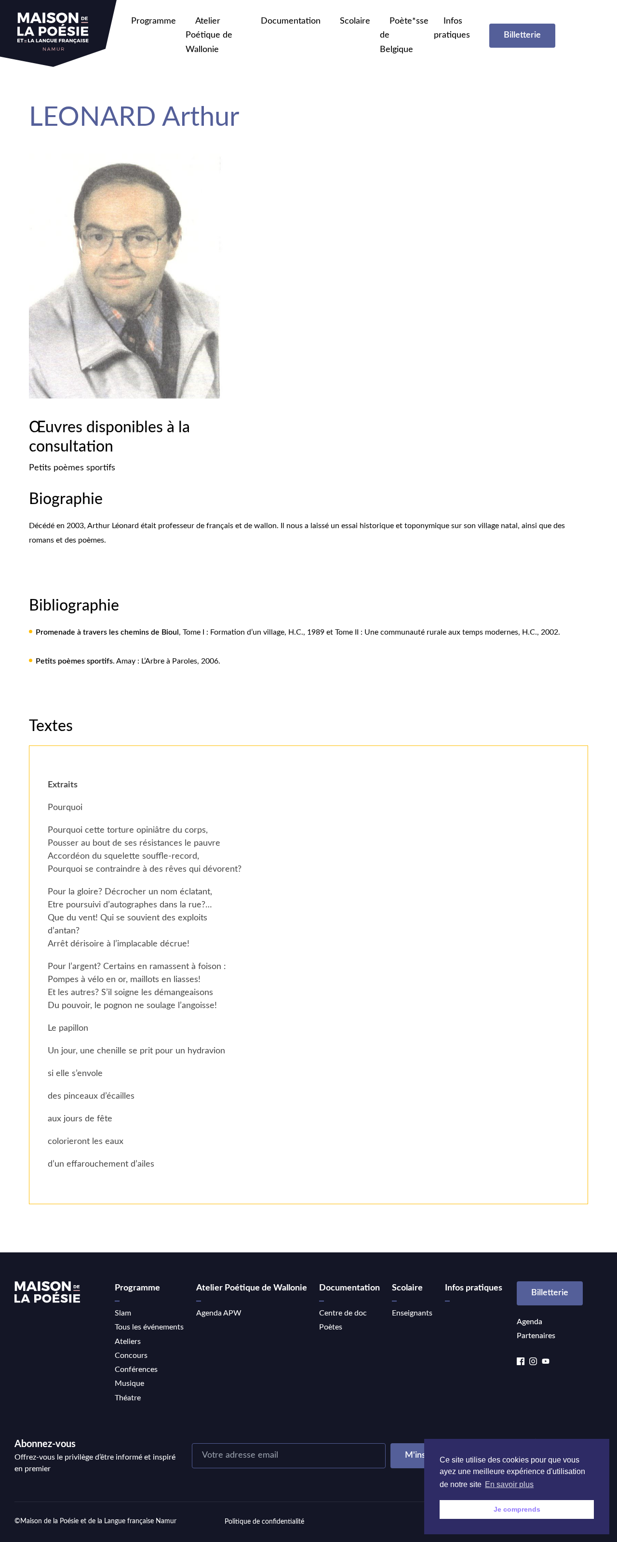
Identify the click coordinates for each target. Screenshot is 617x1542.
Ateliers (128, 1341)
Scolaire (355, 21)
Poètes (330, 1327)
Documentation (291, 21)
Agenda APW (218, 1313)
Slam (123, 1313)
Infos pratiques (473, 1288)
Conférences (136, 1369)
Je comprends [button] (517, 1509)
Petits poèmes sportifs (72, 468)
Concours (131, 1355)
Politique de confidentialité (264, 1521)
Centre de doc (343, 1313)
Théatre (128, 1398)
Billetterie (522, 35)
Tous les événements (149, 1327)
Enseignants (412, 1313)
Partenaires (536, 1336)
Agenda (529, 1322)
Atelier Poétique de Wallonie (209, 35)
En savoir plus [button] (509, 1484)
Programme (153, 21)
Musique (129, 1383)
